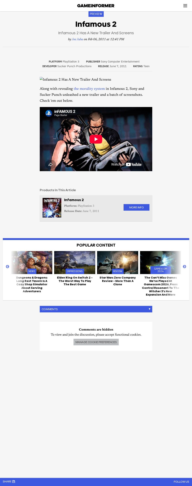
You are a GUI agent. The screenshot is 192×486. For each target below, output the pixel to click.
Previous (7, 267)
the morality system (89, 89)
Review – (118, 281)
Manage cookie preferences (96, 342)
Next (184, 267)
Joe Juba (77, 39)
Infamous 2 (74, 200)
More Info (136, 207)
